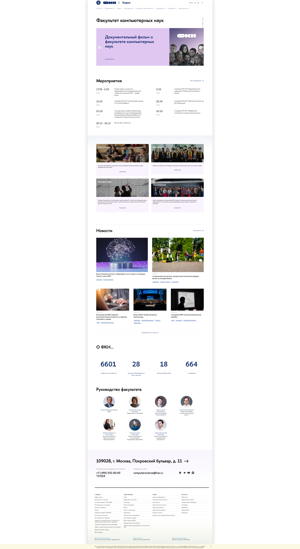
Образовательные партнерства (132, 523)
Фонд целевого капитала (101, 515)
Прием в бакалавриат (129, 505)
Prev (99, 47)
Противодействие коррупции (102, 518)
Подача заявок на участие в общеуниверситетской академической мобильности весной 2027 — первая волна (127, 92)
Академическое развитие (159, 510)
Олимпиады (127, 502)
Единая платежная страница (102, 529)
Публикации (185, 512)
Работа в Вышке (98, 532)
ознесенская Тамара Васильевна (135, 410)
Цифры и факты (99, 497)
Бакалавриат (104, 147)
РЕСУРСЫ (185, 494)
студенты (157, 320)
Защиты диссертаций (158, 507)
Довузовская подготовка (130, 499)
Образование (156, 282)
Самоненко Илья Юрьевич (186, 410)
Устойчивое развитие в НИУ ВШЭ (103, 502)
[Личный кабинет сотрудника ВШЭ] (198, 3)
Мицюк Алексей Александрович (160, 410)
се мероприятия (195, 81)
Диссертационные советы (159, 505)
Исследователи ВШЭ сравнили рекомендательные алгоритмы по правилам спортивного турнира (111, 317)
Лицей (125, 497)
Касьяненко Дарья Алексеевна (135, 433)
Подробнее (122, 171)
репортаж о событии (108, 279)
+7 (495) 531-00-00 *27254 (108, 474)
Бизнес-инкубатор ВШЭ (130, 520)
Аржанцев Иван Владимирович (109, 410)
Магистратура (160, 147)
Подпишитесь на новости (150, 332)
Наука (98, 322)
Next (200, 47)
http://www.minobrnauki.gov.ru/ (102, 538)
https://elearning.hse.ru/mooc (179, 538)
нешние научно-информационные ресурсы (164, 515)
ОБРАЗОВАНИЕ (128, 494)
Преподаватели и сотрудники (102, 505)
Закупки (97, 510)
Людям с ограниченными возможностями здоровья (108, 527)
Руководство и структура (101, 499)
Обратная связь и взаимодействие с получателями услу (137, 526)
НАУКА (155, 494)
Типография (185, 505)
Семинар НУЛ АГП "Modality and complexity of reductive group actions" (187, 112)
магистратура (137, 323)
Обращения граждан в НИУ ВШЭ (103, 512)
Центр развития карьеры (130, 518)
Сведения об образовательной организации (106, 524)
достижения (179, 320)
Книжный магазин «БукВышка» (189, 502)
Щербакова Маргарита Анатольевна (109, 433)
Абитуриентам (128, 8)
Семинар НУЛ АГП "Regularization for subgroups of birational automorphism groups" (187, 91)
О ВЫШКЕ (98, 494)
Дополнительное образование (162, 183)
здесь (176, 546)
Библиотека (185, 497)
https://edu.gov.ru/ (138, 538)
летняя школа (175, 282)
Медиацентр (185, 507)
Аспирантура (104, 181)
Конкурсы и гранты (157, 512)
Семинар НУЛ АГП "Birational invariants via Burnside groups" (189, 102)
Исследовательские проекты (160, 499)
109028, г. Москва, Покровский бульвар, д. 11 (139, 461)
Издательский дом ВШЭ (188, 499)
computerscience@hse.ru (148, 473)
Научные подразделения (159, 497)
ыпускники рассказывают (148, 320)
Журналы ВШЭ (185, 510)
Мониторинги (156, 502)
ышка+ (126, 507)
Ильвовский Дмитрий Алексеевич (161, 433)
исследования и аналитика (107, 322)
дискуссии (99, 279)
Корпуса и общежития (100, 507)
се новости (197, 230)
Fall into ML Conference (122, 123)
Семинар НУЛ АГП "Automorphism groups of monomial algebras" (128, 102)
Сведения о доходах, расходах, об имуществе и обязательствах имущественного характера (107, 521)
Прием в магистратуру (129, 510)
